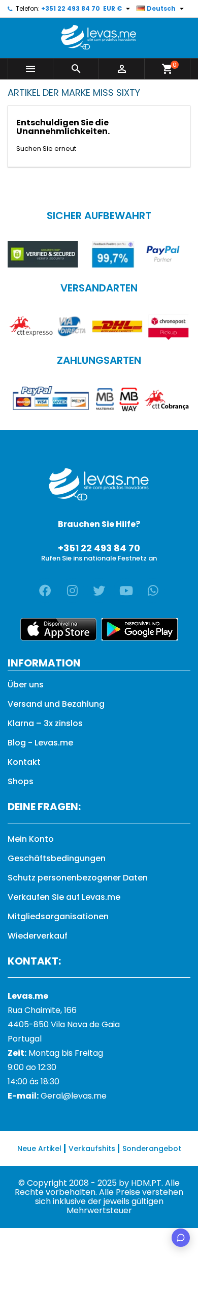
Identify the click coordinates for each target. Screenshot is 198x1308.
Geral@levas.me (74, 1096)
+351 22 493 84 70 (70, 8)
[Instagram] (72, 590)
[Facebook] (45, 590)
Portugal (25, 1039)
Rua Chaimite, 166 (42, 1010)
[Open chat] (181, 1238)
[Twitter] (99, 590)
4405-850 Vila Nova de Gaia (64, 1024)
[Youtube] (126, 590)
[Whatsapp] (153, 590)
